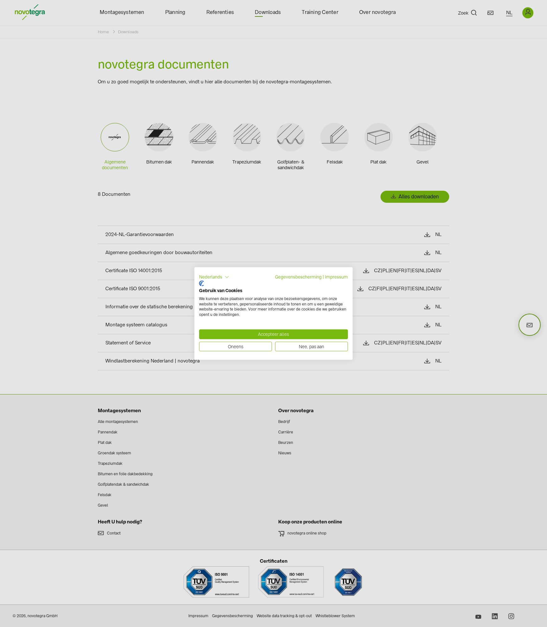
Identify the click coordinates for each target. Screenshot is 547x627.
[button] (214, 277)
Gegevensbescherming (298, 276)
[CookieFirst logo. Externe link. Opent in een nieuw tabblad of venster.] (201, 283)
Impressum (336, 276)
